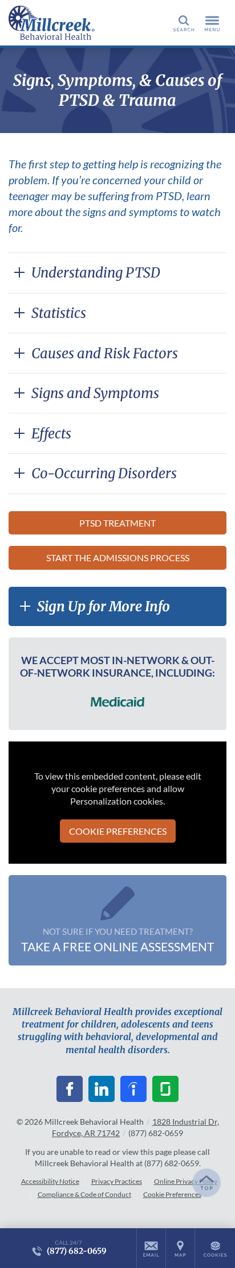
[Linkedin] (101, 1089)
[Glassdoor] (165, 1089)
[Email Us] (151, 1248)
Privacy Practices (116, 1181)
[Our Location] (180, 1248)
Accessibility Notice (50, 1181)
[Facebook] (69, 1089)
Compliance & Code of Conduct (84, 1194)
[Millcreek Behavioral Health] (60, 23)
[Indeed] (133, 1089)
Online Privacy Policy (185, 1181)
